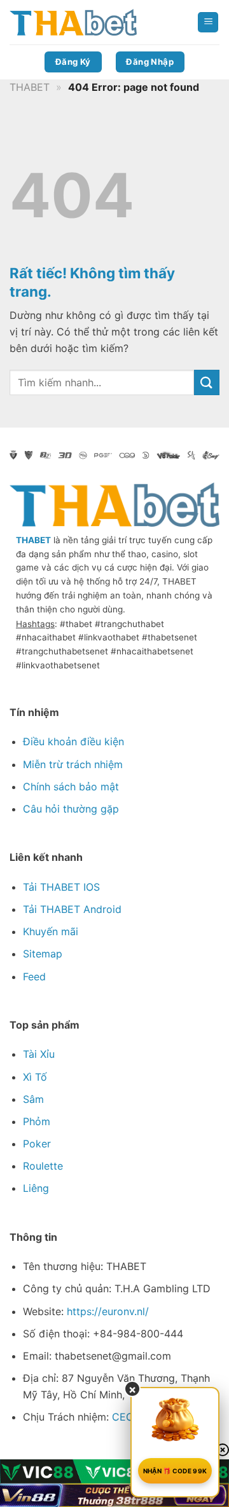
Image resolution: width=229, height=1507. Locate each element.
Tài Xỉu (39, 1054)
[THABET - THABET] (73, 22)
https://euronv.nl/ (108, 1311)
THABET (30, 87)
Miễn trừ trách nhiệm (73, 764)
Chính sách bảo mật (71, 786)
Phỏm (36, 1121)
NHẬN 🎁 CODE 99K (175, 1471)
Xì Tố (35, 1077)
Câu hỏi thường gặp (71, 808)
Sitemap (42, 953)
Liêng (36, 1188)
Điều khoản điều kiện (73, 741)
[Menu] (208, 22)
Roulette (43, 1165)
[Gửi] (206, 382)
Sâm (33, 1099)
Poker (37, 1143)
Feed (34, 976)
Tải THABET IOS (61, 887)
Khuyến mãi (50, 931)
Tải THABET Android (72, 909)
